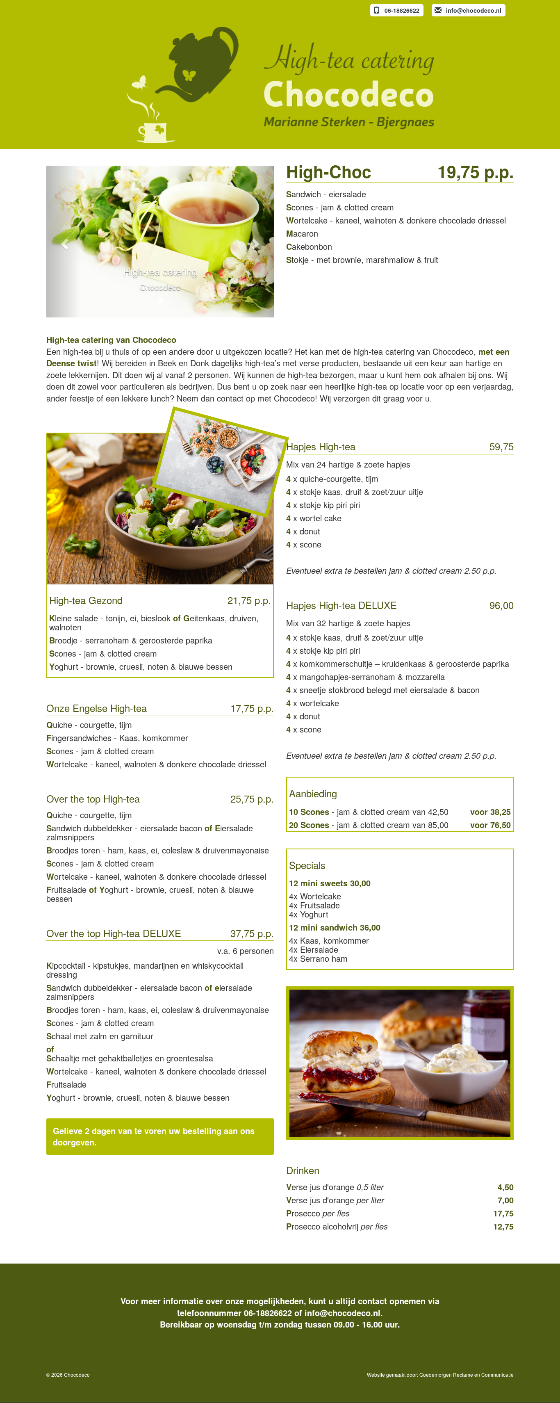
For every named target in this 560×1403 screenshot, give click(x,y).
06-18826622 (268, 1313)
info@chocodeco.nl (342, 1313)
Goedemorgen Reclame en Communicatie (466, 1374)
